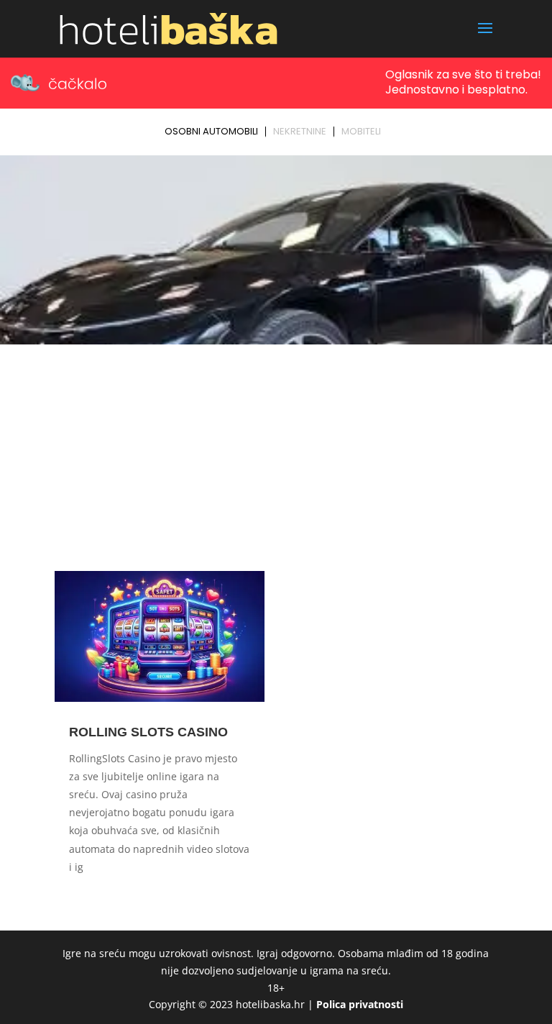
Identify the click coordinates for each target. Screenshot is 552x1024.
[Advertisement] (276, 457)
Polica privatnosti (359, 1004)
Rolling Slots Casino (148, 732)
